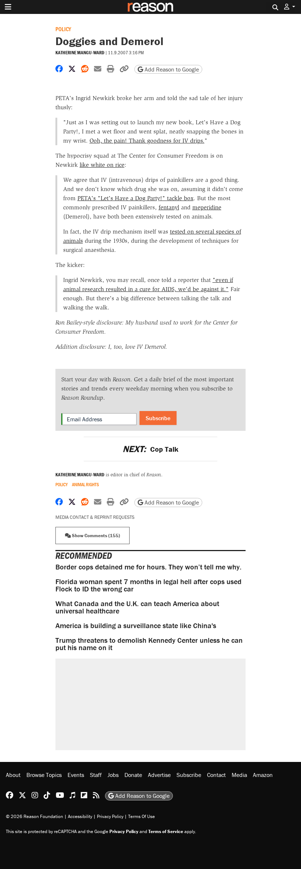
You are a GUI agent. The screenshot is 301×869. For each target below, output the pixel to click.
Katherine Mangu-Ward (79, 53)
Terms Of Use (141, 816)
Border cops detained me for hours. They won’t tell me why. (148, 566)
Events (76, 774)
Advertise (159, 774)
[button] (289, 6)
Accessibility (80, 816)
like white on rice (102, 164)
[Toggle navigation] (8, 6)
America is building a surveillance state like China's (135, 625)
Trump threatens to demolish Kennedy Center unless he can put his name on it (149, 643)
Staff (96, 774)
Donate (133, 774)
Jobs (113, 774)
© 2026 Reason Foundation (34, 816)
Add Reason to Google (171, 69)
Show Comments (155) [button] (95, 535)
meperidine (206, 207)
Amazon (263, 774)
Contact (216, 774)
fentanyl (169, 207)
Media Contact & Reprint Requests (94, 517)
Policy (63, 29)
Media (239, 774)
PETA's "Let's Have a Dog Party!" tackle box (135, 198)
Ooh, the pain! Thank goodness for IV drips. (147, 140)
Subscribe (158, 418)
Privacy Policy (110, 816)
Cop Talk (150, 449)
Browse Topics (44, 774)
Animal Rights (85, 484)
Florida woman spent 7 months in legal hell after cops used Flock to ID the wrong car (148, 585)
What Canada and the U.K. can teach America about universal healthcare (137, 607)
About (13, 774)
